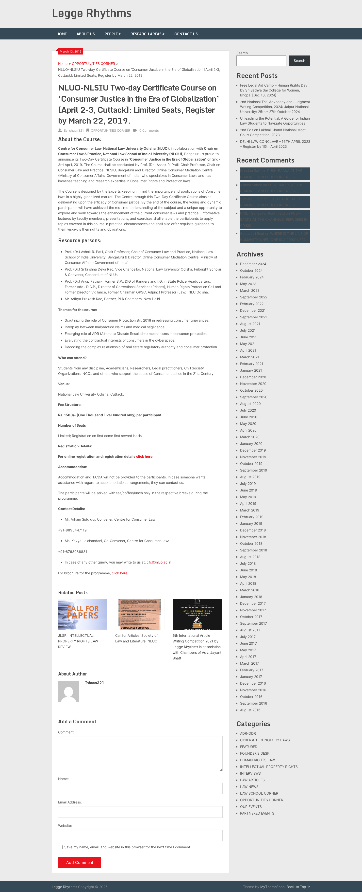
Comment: (66, 732)
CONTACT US (186, 34)
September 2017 (253, 623)
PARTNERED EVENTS (257, 813)
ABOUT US (86, 34)
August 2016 (250, 710)
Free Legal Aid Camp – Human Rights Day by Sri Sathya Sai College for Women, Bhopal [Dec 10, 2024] (273, 90)
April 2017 (248, 657)
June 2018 (248, 570)
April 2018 (248, 583)
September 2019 (253, 470)
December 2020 (253, 377)
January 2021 (251, 370)
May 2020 (248, 423)
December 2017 (253, 603)
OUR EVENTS (251, 806)
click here (144, 456)
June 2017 (248, 643)
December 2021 (253, 310)
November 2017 (253, 610)
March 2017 (249, 663)
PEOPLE (111, 34)
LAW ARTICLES (252, 780)
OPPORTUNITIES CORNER (93, 63)
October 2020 (251, 390)
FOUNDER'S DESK (254, 753)
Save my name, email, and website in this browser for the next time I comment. (127, 847)
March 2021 (249, 357)
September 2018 (253, 550)
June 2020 (248, 417)
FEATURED (248, 747)
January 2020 (251, 443)
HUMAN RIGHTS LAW (257, 760)
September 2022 (253, 297)
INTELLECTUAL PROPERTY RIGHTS (269, 767)
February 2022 (251, 304)
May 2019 (248, 497)
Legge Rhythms (92, 13)
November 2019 (253, 457)
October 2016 (251, 696)
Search (242, 53)
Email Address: (70, 802)
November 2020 (253, 384)
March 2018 (249, 590)
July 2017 (248, 637)
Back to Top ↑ (298, 887)
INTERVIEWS (250, 773)
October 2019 (251, 463)
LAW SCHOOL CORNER (259, 793)
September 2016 (253, 703)
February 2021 (251, 364)
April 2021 (248, 350)
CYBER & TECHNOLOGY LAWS (265, 740)
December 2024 (253, 264)
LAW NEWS (249, 786)
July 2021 (248, 330)
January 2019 (251, 523)
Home (62, 63)
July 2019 (248, 483)
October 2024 (251, 270)
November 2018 (253, 537)
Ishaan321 (76, 130)
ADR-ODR (248, 733)
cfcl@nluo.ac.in (159, 562)
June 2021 (248, 337)
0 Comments (149, 130)
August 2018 (250, 557)
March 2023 (250, 290)
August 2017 (250, 630)
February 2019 (251, 517)
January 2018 (251, 597)
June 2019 (248, 490)
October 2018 (251, 543)
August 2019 (250, 477)
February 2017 (251, 670)
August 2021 (250, 324)
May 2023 (248, 284)
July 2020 (248, 410)
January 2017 (251, 676)
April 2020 (248, 430)
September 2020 (253, 397)
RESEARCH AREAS (146, 34)
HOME (62, 34)
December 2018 (253, 530)
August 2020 (250, 403)
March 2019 (249, 510)
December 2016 (253, 683)
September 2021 (253, 317)
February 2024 (252, 277)
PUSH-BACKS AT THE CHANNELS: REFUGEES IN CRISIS (274, 219)
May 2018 (248, 577)
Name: (63, 779)
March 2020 (250, 437)
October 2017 (251, 617)
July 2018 (248, 563)
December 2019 (253, 450)
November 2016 (253, 690)
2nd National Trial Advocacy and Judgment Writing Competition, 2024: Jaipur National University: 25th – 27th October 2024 (275, 107)
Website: (65, 825)
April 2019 (248, 503)
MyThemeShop (272, 887)
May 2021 (248, 344)
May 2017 (248, 650)
